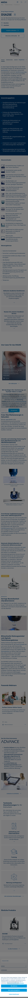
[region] (14, 985)
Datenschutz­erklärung (12, 983)
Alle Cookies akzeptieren (14, 990)
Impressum (21, 983)
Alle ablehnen (14, 986)
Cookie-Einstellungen (14, 994)
